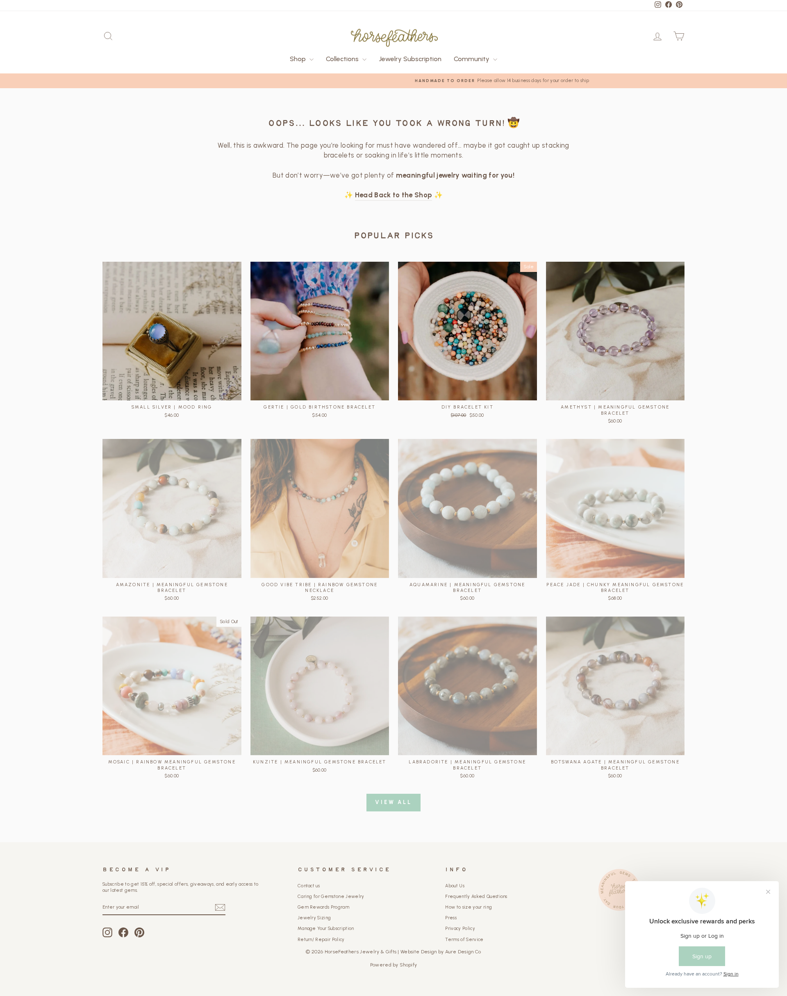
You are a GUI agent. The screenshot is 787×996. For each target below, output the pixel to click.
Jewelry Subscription (410, 59)
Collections (343, 59)
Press (451, 918)
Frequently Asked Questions (476, 896)
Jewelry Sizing (314, 918)
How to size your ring (468, 907)
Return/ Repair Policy (321, 939)
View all (393, 802)
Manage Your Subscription (326, 928)
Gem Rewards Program (323, 907)
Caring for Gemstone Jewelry (331, 896)
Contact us (309, 886)
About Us (454, 886)
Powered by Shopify (393, 965)
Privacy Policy (460, 928)
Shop (298, 59)
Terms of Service (464, 939)
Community (472, 59)
